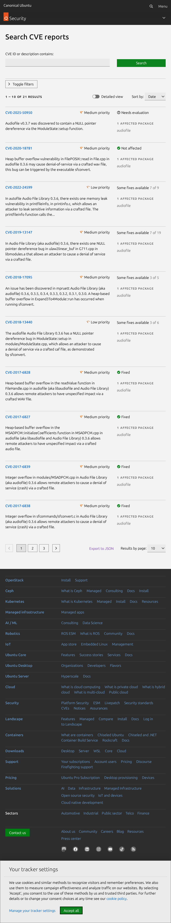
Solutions (13, 788)
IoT (8, 644)
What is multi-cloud (89, 692)
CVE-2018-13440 (18, 322)
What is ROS (90, 633)
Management (122, 644)
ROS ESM (68, 633)
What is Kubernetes (76, 601)
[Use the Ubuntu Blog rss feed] (134, 850)
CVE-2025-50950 (18, 113)
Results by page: (134, 548)
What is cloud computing (80, 687)
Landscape (14, 719)
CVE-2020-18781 (18, 148)
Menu (162, 6)
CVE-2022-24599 (18, 187)
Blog (120, 831)
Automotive (70, 813)
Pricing (126, 762)
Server (84, 751)
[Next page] (56, 548)
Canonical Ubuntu (17, 5)
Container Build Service (79, 740)
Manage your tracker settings (32, 911)
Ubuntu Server (17, 676)
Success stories (91, 655)
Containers (14, 735)
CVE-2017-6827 (17, 417)
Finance (143, 813)
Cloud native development (82, 802)
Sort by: (138, 97)
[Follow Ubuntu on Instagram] (99, 850)
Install (66, 580)
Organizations (72, 665)
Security (12, 703)
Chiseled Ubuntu (111, 735)
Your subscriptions (75, 762)
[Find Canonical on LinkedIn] (88, 850)
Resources (150, 601)
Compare (106, 719)
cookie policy (116, 899)
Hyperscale (70, 676)
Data (71, 788)
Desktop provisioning (121, 778)
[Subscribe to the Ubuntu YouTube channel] (111, 850)
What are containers (77, 735)
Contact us (17, 833)
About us (68, 831)
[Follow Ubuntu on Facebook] (76, 850)
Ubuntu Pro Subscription (80, 778)
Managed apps (72, 612)
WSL (97, 751)
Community (113, 633)
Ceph (9, 591)
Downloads (14, 751)
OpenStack (14, 580)
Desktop (67, 751)
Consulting (114, 591)
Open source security (78, 795)
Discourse (144, 762)
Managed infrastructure (24, 612)
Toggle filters (23, 84)
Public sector (112, 813)
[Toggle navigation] (164, 17)
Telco (130, 813)
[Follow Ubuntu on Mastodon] (64, 850)
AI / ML (11, 623)
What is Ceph (71, 591)
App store (69, 644)
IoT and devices (110, 795)
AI (62, 788)
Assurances (99, 708)
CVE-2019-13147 (18, 232)
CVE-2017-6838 (17, 506)
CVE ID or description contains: (29, 54)
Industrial (90, 813)
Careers (107, 831)
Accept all (71, 911)
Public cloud (118, 692)
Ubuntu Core (15, 655)
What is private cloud (121, 687)
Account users (105, 762)
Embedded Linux (94, 644)
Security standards (138, 703)
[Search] (151, 6)
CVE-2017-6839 (17, 467)
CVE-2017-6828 (17, 372)
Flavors (115, 665)
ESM (96, 703)
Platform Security (75, 703)
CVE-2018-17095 (18, 277)
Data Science (93, 623)
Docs (131, 591)
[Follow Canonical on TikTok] (122, 850)
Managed (94, 591)
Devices (148, 778)
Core (108, 751)
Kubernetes (14, 601)
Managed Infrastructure (123, 788)
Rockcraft (109, 740)
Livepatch (112, 703)
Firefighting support (77, 767)
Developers (97, 665)
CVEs (65, 708)
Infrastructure (90, 788)
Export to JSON (101, 548)
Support (81, 580)
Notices (80, 708)
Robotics (12, 633)
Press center (71, 838)
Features (68, 655)
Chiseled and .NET (142, 735)
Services (114, 655)
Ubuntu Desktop (18, 665)
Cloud (10, 687)
